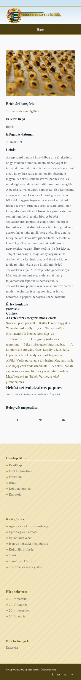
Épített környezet (20, 537)
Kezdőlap (15, 465)
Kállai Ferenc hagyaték (54, 323)
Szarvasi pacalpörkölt (20, 323)
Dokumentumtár (20, 488)
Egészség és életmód (23, 532)
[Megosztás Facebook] (17, 420)
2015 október (18, 604)
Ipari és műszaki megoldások (28, 543)
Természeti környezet (23, 561)
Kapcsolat (15, 494)
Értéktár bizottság (20, 471)
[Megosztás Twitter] (40, 420)
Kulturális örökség (21, 549)
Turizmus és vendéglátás (22, 111)
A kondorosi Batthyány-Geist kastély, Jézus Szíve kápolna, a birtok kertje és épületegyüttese (39, 349)
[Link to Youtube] (59, 674)
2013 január (17, 616)
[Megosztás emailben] (63, 420)
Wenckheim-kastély (19, 328)
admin (58, 394)
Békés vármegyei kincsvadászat (45, 344)
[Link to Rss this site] (65, 674)
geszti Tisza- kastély (50, 328)
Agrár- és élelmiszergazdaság (28, 526)
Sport (12, 555)
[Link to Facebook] (52, 674)
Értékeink (15, 477)
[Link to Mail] (71, 674)
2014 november (19, 610)
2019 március (18, 598)
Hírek (40, 29)
